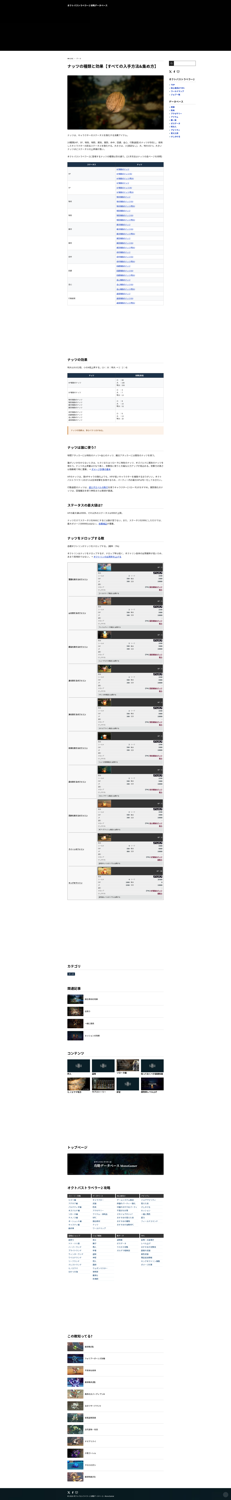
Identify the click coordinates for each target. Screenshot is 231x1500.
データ (71, 974)
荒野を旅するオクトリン (78, 815)
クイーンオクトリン (76, 849)
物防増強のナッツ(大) (125, 215)
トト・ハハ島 (74, 1243)
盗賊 (94, 1254)
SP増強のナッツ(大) (124, 187)
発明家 (95, 1272)
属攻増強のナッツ (123, 224)
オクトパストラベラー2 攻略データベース (87, 5)
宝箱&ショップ (74, 1235)
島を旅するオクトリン (77, 680)
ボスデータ (121, 1243)
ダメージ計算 (146, 1265)
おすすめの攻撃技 (148, 1247)
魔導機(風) (89, 1346)
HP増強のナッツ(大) (124, 173)
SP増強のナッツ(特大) (125, 192)
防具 (94, 1207)
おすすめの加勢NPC (125, 1225)
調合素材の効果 (91, 999)
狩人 (94, 1261)
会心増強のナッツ (123, 280)
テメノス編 (73, 1217)
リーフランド (74, 1261)
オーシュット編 (75, 1221)
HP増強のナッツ (123, 169)
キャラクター (98, 1200)
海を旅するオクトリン (77, 714)
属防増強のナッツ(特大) (126, 247)
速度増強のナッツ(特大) (126, 303)
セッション (145, 1210)
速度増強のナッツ (123, 293)
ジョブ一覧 (175, 94)
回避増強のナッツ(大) (125, 270)
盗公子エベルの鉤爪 (98, 487)
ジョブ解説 (97, 1235)
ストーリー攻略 (74, 1196)
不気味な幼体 (90, 1370)
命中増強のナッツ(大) (125, 256)
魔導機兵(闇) (90, 1382)
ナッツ (95, 1225)
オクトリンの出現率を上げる (107, 556)
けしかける (145, 1207)
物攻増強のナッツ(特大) (126, 206)
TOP (173, 84)
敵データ (120, 1235)
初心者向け (121, 1196)
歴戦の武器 (145, 1250)
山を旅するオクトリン (77, 613)
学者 (94, 1250)
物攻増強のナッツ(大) (125, 201)
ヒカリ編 (72, 1200)
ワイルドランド (75, 1257)
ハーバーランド (75, 1247)
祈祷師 (95, 1279)
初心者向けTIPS (177, 88)
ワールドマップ (99, 1228)
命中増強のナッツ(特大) (126, 261)
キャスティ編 (74, 1225)
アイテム (174, 116)
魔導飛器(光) (90, 1476)
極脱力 (159, 893)
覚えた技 (145, 1203)
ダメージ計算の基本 (101, 469)
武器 (94, 1203)
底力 (143, 1217)
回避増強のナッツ (123, 266)
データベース (98, 1196)
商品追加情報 (146, 1257)
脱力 (160, 590)
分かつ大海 (73, 1272)
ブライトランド (75, 1250)
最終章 (71, 1228)
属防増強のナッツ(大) (125, 243)
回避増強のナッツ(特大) (126, 275)
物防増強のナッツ (123, 210)
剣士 (94, 1240)
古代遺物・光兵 (91, 1429)
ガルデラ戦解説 (123, 1250)
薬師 (94, 1265)
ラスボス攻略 (122, 1247)
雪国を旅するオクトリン (78, 579)
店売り (87, 1011)
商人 (94, 1247)
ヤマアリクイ (90, 1441)
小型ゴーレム (90, 1453)
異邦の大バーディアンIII (95, 1394)
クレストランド (75, 1265)
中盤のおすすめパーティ (127, 1207)
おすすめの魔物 (123, 1221)
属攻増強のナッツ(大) (125, 229)
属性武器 (145, 1254)
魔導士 (95, 1275)
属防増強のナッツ (123, 238)
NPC (94, 1217)
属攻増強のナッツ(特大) (126, 233)
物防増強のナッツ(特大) (126, 220)
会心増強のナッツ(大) (125, 284)
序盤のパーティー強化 (126, 1203)
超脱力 (159, 860)
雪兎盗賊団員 (90, 1417)
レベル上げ (145, 1243)
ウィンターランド (75, 1254)
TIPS (143, 1235)
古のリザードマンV (93, 1405)
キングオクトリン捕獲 (150, 1261)
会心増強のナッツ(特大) (126, 289)
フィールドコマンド (149, 1221)
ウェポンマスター (100, 1268)
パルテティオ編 (74, 1207)
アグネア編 (73, 1203)
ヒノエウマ (73, 1268)
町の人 (173, 126)
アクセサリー (98, 1210)
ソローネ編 (73, 1214)
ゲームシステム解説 (125, 1200)
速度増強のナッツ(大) (125, 298)
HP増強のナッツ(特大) (125, 178)
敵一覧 (173, 120)
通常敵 (119, 1240)
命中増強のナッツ (123, 252)
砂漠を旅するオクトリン (78, 748)
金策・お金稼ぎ (147, 1240)
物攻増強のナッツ (123, 197)
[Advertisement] (115, 30)
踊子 (94, 1243)
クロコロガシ (90, 1465)
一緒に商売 (89, 1023)
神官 (94, 1257)
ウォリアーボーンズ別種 (95, 1358)
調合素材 (96, 1221)
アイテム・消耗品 (100, 1214)
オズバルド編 (74, 1210)
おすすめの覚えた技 (125, 1217)
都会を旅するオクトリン (78, 647)
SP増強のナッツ (123, 183)
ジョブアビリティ (148, 1200)
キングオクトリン (75, 883)
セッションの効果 (92, 1035)
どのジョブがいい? (125, 1214)
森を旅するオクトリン (77, 782)
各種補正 (103, 523)
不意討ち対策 (122, 1210)
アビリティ (145, 1196)
